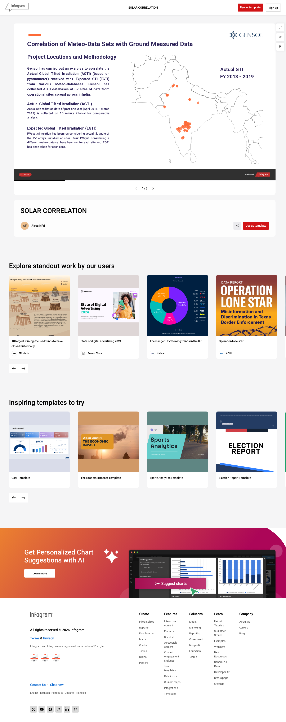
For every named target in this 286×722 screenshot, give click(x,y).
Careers (243, 627)
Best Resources (220, 654)
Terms (35, 638)
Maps (142, 639)
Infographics (146, 621)
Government (196, 639)
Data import (171, 676)
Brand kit (169, 637)
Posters (143, 662)
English (34, 692)
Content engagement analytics (171, 656)
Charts (143, 645)
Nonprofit (194, 645)
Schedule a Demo (220, 664)
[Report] (280, 47)
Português (57, 692)
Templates (170, 693)
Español (69, 692)
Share (26, 174)
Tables (143, 651)
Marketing (195, 627)
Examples (219, 641)
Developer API (222, 672)
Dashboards (146, 633)
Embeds (169, 631)
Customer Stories (219, 633)
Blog (242, 633)
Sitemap (219, 683)
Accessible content (170, 644)
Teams (193, 656)
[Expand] (280, 27)
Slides (142, 656)
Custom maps (172, 682)
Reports (143, 627)
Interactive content (170, 623)
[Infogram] (17, 7)
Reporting (195, 633)
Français (81, 692)
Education (195, 651)
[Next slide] (153, 188)
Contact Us (38, 685)
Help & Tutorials (219, 623)
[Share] (280, 37)
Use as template (250, 7)
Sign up (273, 7)
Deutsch (45, 692)
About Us (244, 621)
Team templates (170, 668)
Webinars (219, 646)
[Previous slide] (136, 188)
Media (193, 621)
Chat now (57, 685)
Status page (221, 677)
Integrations (171, 688)
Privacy (48, 638)
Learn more (39, 573)
